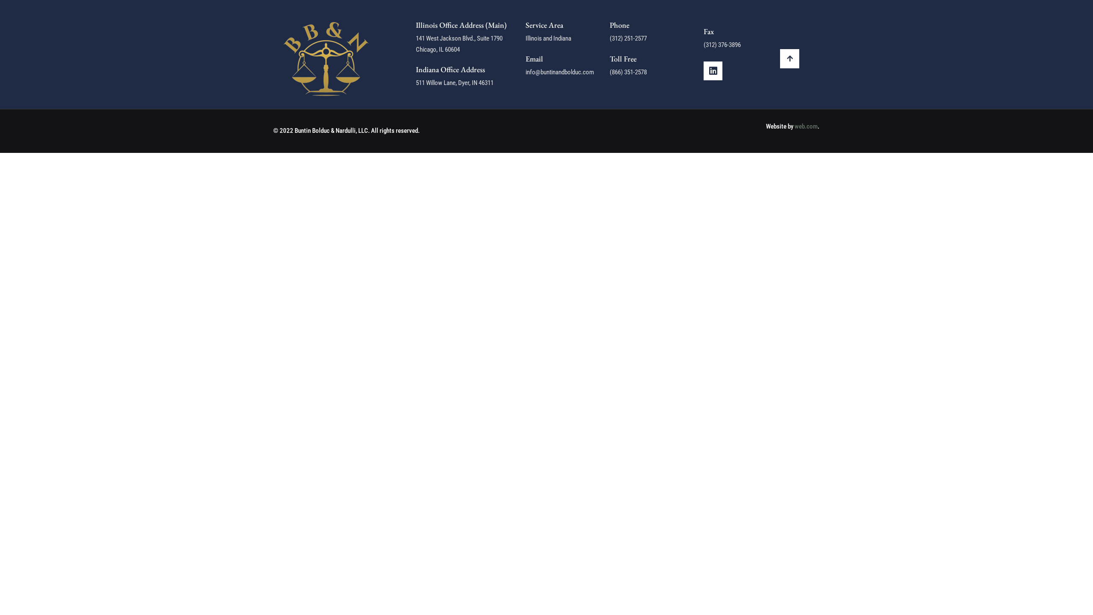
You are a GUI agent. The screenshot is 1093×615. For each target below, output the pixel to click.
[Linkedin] (713, 71)
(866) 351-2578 (628, 72)
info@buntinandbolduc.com (560, 72)
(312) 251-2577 (628, 38)
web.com (806, 126)
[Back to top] (789, 58)
